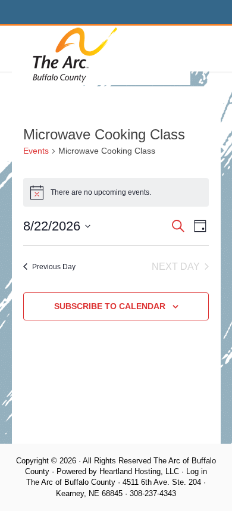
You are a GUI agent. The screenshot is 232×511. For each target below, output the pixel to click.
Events (36, 150)
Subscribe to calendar (109, 306)
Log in (196, 471)
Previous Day (54, 267)
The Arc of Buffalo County (101, 55)
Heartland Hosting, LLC (139, 471)
